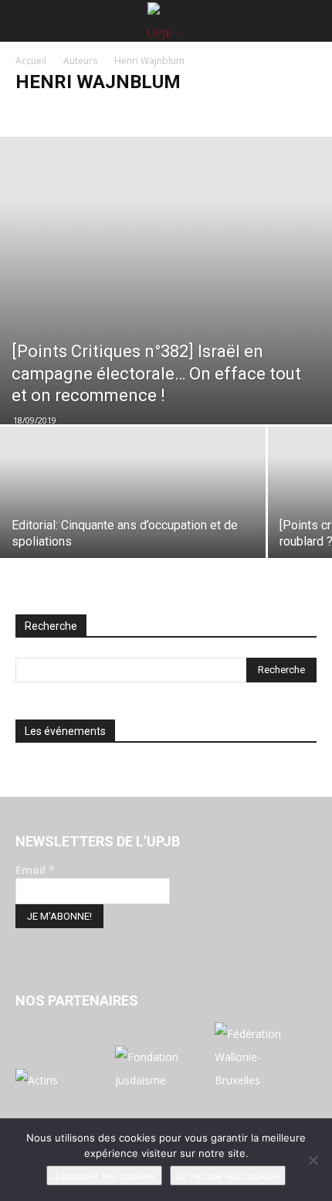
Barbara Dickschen (266, 112)
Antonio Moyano (135, 112)
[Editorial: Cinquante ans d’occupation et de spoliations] (133, 526)
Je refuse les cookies (227, 1175)
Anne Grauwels (53, 112)
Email (35, 869)
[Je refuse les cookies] (312, 1160)
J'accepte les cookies (104, 1175)
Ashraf (198, 112)
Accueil (30, 60)
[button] (24, 21)
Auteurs (80, 60)
